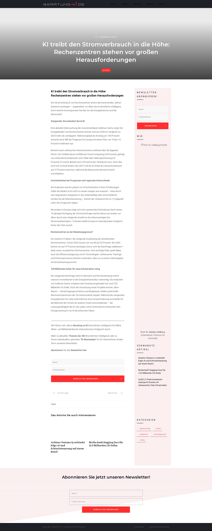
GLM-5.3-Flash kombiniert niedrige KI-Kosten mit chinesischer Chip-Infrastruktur (153, 382)
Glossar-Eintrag (145, 428)
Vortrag (142, 440)
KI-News (106, 70)
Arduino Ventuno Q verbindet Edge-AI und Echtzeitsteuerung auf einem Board (68, 438)
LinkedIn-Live (144, 434)
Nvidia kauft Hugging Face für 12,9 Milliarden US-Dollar (107, 438)
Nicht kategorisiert (159, 434)
